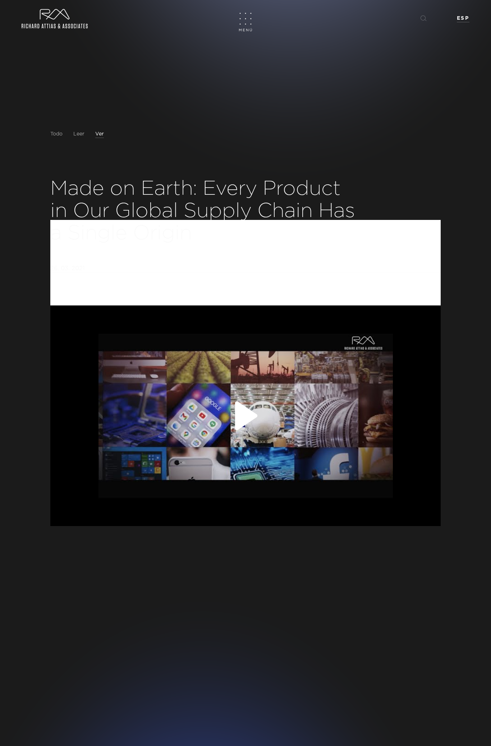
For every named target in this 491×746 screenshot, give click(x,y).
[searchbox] (394, 18)
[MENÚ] (246, 18)
